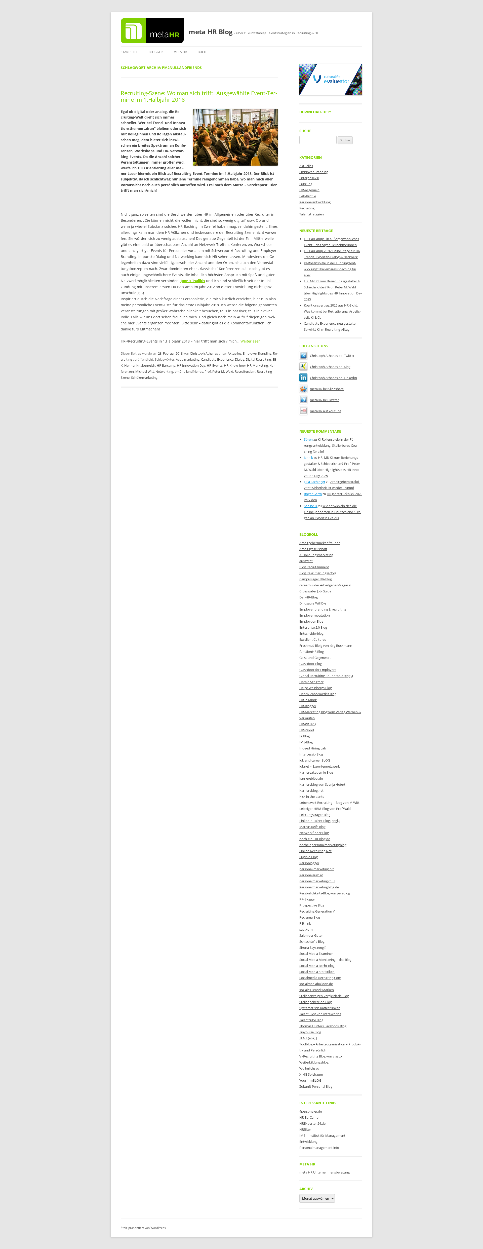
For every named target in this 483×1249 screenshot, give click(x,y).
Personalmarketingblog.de (319, 887)
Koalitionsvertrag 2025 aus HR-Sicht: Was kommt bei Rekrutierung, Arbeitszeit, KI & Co (332, 311)
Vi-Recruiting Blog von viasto (320, 1056)
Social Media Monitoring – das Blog (325, 959)
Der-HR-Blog (308, 597)
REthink (305, 923)
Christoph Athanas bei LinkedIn (333, 377)
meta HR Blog (211, 31)
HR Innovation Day (191, 365)
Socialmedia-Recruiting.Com (320, 977)
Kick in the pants (311, 796)
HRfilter (305, 1129)
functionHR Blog (311, 651)
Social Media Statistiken (317, 971)
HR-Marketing (257, 365)
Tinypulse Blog (310, 1032)
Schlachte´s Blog (312, 941)
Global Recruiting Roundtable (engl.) (326, 675)
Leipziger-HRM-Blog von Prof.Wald (325, 808)
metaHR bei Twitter (324, 400)
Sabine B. (310, 506)
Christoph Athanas (204, 353)
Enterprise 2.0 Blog (313, 627)
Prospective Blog (311, 905)
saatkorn (306, 929)
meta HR (180, 52)
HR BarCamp (308, 1117)
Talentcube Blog (311, 1020)
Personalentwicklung (315, 202)
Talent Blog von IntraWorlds (320, 1014)
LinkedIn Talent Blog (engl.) (319, 820)
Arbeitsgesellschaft (313, 549)
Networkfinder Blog (314, 832)
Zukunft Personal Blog (315, 1086)
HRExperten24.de (312, 1123)
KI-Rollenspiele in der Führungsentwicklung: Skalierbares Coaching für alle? (330, 269)
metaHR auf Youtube (325, 411)
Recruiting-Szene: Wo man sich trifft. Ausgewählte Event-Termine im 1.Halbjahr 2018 (199, 96)
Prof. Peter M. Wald (219, 371)
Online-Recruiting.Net (315, 851)
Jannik (308, 457)
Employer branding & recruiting (322, 609)
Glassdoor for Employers (317, 669)
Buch (202, 52)
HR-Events (214, 365)
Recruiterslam (245, 371)
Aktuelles (234, 353)
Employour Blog (311, 621)
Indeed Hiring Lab (312, 748)
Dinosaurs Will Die (312, 603)
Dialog (239, 359)
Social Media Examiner (316, 953)
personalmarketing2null (317, 881)
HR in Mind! (308, 700)
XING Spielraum (311, 1074)
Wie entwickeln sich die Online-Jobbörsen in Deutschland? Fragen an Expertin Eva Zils (332, 512)
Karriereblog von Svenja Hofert (322, 784)
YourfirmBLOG (310, 1080)
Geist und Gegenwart (315, 657)
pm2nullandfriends (189, 371)
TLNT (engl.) (308, 1038)
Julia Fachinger (314, 481)
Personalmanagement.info (319, 1147)
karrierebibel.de (311, 778)
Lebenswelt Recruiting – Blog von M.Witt (329, 802)
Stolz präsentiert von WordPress (143, 1228)
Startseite (129, 52)
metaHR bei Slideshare (327, 389)
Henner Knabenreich (139, 365)
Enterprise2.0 (309, 178)
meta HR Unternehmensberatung (324, 1172)
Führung (305, 184)
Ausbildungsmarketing (316, 555)
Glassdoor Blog (310, 663)
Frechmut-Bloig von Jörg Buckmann (325, 645)
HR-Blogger (307, 706)
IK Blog (304, 736)
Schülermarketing (144, 377)
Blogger (156, 52)
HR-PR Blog (307, 724)
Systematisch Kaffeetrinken (319, 1008)
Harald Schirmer (311, 681)
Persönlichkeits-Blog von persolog (324, 893)
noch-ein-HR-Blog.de (314, 839)
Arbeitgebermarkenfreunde (319, 543)
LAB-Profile (307, 196)
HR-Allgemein (309, 190)
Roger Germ (313, 493)
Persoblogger (309, 863)
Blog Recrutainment (314, 567)
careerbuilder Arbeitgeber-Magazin (325, 585)
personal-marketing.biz (316, 869)
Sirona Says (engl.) (312, 947)
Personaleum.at (311, 875)
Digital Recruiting (258, 359)
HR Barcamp (166, 365)
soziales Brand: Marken (316, 990)
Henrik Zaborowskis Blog (317, 694)
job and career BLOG (314, 760)
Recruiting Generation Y (317, 911)
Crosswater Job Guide (315, 591)
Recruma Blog (309, 917)
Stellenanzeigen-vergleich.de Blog (324, 996)
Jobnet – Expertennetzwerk (319, 766)
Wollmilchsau (309, 1068)
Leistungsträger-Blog (314, 814)
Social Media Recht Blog (317, 965)
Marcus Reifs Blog (312, 826)
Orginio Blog (308, 857)
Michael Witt (144, 371)
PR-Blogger (307, 899)
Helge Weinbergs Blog (315, 688)
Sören (308, 439)
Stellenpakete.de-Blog (315, 1002)
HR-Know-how (235, 365)
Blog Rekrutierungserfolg (317, 573)
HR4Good (306, 730)
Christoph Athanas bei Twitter (332, 355)
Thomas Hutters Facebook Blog (322, 1026)
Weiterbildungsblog (314, 1062)
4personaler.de (310, 1111)
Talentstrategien (311, 214)
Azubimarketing (187, 359)
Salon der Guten (311, 935)
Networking (164, 371)
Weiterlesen (252, 341)
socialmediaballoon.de (316, 983)
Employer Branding (257, 353)
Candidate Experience (217, 359)
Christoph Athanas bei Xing (330, 366)
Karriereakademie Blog (316, 772)
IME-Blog (306, 742)
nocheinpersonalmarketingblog (322, 845)
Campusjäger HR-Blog (315, 579)
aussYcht (306, 561)
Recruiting (306, 208)
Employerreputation (314, 615)
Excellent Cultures (312, 639)
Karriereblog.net (311, 790)
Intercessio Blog (311, 754)
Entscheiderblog (311, 633)
